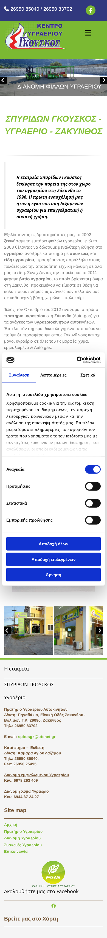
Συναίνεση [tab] (19, 375)
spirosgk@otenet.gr (36, 736)
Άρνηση (53, 574)
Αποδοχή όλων (53, 544)
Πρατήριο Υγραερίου (23, 831)
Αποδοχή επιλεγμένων (53, 559)
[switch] (93, 486)
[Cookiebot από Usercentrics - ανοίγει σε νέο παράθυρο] (77, 359)
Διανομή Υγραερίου (22, 838)
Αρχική (10, 824)
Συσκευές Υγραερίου (23, 845)
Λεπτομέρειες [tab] (53, 375)
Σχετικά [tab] (87, 375)
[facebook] (90, 10)
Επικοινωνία (16, 851)
